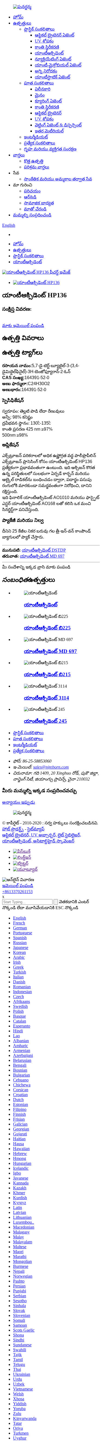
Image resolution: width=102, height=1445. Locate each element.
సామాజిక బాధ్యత (39, 203)
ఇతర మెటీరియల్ (49, 131)
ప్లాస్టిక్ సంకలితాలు (39, 29)
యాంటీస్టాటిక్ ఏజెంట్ (52, 77)
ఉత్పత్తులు (22, 23)
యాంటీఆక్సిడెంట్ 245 (45, 721)
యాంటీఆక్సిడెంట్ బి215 (47, 674)
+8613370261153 (17, 891)
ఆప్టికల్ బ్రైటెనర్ (48, 113)
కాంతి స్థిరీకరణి (47, 47)
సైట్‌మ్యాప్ (35, 829)
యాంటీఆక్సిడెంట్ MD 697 (42, 556)
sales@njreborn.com (51, 767)
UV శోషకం (44, 41)
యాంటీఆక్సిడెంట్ (49, 53)
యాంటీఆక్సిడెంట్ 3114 (46, 698)
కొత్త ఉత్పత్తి (34, 161)
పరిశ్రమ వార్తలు (36, 167)
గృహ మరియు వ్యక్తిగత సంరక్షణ (50, 149)
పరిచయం (32, 191)
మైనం (40, 95)
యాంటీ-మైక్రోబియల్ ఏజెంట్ (58, 65)
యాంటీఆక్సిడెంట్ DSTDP (44, 550)
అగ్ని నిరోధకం (46, 71)
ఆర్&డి (30, 197)
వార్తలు (19, 155)
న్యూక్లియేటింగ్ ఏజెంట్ (53, 59)
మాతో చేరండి (35, 209)
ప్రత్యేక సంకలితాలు (39, 143)
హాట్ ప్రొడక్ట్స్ (13, 829)
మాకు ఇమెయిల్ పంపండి (23, 325)
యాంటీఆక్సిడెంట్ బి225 (47, 628)
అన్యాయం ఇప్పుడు (18, 802)
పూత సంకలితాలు (39, 83)
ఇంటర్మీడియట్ (36, 137)
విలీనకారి (42, 89)
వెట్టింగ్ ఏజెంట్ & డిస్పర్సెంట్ (58, 125)
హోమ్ (18, 17)
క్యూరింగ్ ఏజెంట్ (48, 101)
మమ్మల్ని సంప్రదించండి (32, 215)
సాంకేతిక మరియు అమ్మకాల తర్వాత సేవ (58, 179)
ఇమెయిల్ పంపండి (17, 885)
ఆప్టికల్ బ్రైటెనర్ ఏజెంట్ (54, 35)
